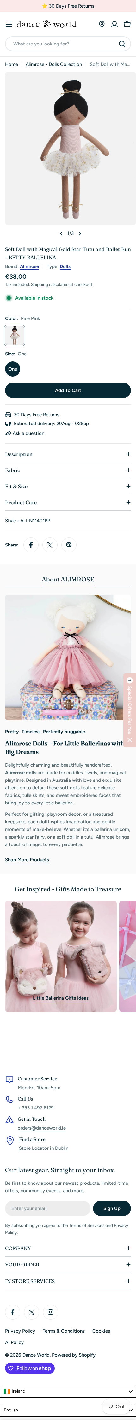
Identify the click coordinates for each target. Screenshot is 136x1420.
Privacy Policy (20, 1331)
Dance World (36, 1355)
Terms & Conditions (64, 1331)
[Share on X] (50, 544)
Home (11, 64)
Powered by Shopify (74, 1355)
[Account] (114, 24)
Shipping (39, 284)
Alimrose (29, 266)
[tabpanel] (68, 729)
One (12, 369)
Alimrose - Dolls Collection (54, 64)
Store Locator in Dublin (43, 1148)
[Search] (122, 44)
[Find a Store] (102, 24)
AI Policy (14, 1342)
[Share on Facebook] (31, 544)
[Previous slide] (61, 233)
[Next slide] (79, 233)
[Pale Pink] (14, 335)
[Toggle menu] (9, 24)
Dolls (65, 266)
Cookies (101, 1331)
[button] (129, 710)
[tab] (68, 581)
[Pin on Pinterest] (69, 544)
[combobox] (68, 43)
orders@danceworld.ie (42, 1128)
